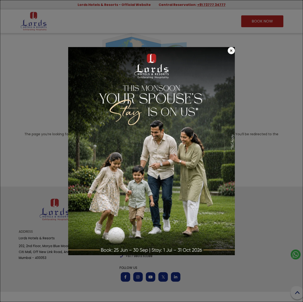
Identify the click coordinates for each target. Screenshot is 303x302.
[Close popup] (231, 50)
